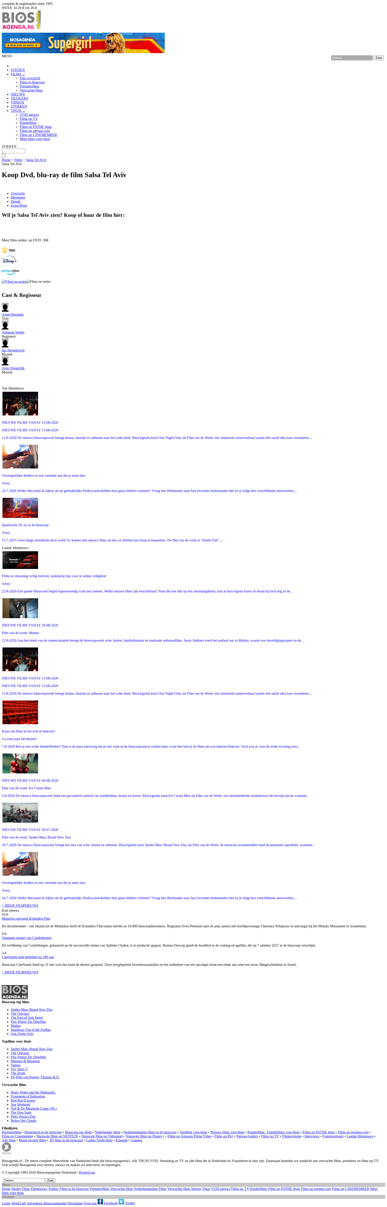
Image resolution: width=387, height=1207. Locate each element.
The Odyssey (20, 1013)
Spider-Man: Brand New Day (32, 1009)
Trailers (53, 1189)
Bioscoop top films (78, 1132)
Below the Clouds (23, 1120)
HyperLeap (87, 1172)
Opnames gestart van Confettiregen (27, 938)
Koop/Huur (19, 205)
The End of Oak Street (27, 1018)
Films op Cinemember (17, 1136)
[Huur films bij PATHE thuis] (8, 253)
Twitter (129, 1203)
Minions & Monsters (25, 1061)
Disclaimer (75, 1203)
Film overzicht (30, 78)
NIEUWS (18, 94)
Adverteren (35, 1203)
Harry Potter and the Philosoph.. (33, 1092)
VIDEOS (17, 102)
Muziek (13, 352)
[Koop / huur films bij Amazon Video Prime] (10, 273)
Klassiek (122, 1140)
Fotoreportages (333, 1136)
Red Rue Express (23, 1100)
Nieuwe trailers (247, 1136)
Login (6, 1203)
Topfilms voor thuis (193, 1132)
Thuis (206, 1189)
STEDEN (18, 70)
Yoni (13, 316)
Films (18, 160)
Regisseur (13, 334)
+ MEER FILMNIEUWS (20, 905)
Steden (16, 1189)
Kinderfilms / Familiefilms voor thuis (273, 1132)
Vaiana (15, 1065)
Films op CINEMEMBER (38, 135)
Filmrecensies (291, 1136)
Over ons (90, 1203)
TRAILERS (19, 98)
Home (6, 160)
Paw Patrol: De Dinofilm (28, 1022)
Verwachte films (31, 90)
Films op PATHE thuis (36, 127)
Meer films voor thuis (35, 139)
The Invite (18, 1073)
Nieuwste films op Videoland (102, 1136)
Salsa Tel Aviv (36, 160)
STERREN (19, 106)
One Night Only (22, 1034)
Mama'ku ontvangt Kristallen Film (26, 918)
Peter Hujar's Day (23, 1116)
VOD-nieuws (29, 115)
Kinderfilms (28, 123)
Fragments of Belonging (28, 1096)
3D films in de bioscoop (66, 1140)
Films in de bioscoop (74, 1189)
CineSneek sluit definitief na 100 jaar (28, 957)
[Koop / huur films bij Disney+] (9, 262)
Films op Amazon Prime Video (189, 1136)
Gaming (136, 1140)
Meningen (18, 197)
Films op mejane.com (35, 131)
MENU (7, 56)
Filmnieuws (39, 1189)
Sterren (196, 1189)
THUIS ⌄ (18, 111)
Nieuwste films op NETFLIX (57, 1136)
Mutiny (16, 1026)
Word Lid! (18, 1203)
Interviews (312, 1136)
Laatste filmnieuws (360, 1136)
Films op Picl (224, 1136)
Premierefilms (29, 86)
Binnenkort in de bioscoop (43, 1132)
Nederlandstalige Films (150, 1189)
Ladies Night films (99, 1140)
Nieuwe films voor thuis (227, 1132)
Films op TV (29, 119)
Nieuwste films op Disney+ (145, 1136)
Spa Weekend (20, 1104)
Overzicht (18, 193)
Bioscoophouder (55, 1203)
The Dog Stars (21, 1112)
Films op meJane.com (353, 1132)
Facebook (110, 1203)
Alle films (9, 1140)
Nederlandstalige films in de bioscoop (149, 1132)
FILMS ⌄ (18, 74)
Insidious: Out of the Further (31, 1030)
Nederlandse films (107, 1132)
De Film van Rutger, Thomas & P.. (35, 1077)
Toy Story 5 (19, 1069)
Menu (6, 1185)
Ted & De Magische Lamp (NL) (34, 1108)
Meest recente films (32, 1140)
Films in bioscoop (32, 82)
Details (16, 201)
